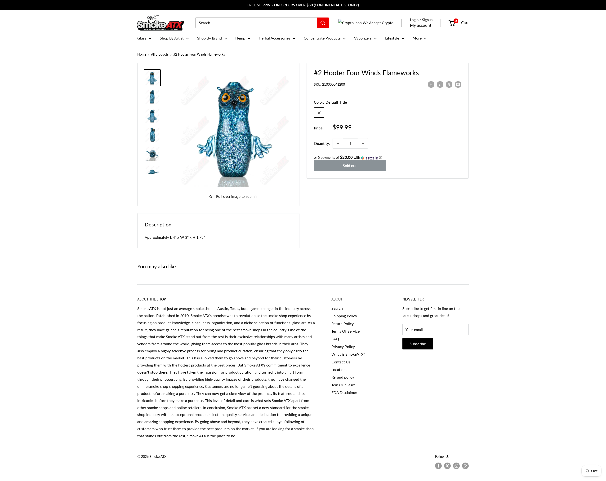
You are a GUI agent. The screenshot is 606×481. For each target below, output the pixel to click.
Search (337, 308)
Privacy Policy (343, 346)
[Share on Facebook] (431, 84)
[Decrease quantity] (338, 144)
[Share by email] (458, 84)
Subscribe (418, 343)
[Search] (323, 23)
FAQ (335, 338)
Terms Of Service (345, 331)
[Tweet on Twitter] (449, 84)
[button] (387, 157)
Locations (339, 369)
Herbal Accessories (274, 38)
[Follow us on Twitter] (447, 465)
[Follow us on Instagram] (456, 465)
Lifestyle (392, 38)
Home (141, 54)
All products (160, 54)
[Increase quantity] (363, 144)
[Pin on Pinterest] (440, 84)
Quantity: (322, 143)
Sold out (350, 165)
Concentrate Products (322, 38)
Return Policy (342, 323)
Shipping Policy (344, 315)
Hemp (240, 38)
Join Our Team (343, 385)
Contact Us (340, 362)
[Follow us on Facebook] (438, 465)
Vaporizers (363, 38)
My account (420, 25)
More (417, 38)
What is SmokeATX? (348, 354)
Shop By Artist (172, 38)
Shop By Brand (209, 38)
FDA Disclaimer (344, 392)
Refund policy (342, 377)
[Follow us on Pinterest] (465, 465)
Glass (141, 38)
